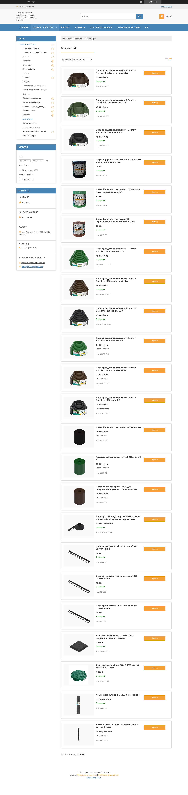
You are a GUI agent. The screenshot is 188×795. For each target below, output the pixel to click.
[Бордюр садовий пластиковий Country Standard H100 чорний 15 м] (79, 318)
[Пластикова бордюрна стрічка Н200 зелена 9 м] (79, 467)
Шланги (26, 77)
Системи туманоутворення (34, 86)
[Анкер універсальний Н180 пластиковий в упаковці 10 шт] (79, 735)
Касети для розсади (31, 127)
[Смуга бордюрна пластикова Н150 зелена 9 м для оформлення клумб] (79, 199)
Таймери (26, 73)
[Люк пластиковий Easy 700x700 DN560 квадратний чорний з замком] (79, 645)
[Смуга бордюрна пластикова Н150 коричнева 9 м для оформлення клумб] (79, 229)
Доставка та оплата (101, 27)
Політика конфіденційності (108, 775)
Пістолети (27, 61)
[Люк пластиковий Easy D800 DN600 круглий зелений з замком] (79, 675)
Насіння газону (29, 111)
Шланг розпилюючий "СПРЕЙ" (35, 52)
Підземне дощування (32, 98)
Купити (155, 73)
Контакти (80, 27)
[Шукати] (139, 16)
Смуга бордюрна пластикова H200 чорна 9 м (118, 427)
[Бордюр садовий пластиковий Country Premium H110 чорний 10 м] (79, 140)
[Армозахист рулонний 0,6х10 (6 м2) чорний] (79, 705)
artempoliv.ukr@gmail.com (32, 267)
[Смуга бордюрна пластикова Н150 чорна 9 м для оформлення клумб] (79, 169)
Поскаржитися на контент (87, 775)
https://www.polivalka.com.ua (33, 263)
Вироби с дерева (30, 136)
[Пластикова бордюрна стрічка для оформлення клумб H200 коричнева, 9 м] (79, 497)
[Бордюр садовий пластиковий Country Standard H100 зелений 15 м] (79, 259)
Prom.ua (107, 773)
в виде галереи (166, 60)
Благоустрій (28, 119)
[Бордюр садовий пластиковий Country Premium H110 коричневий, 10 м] (79, 80)
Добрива (26, 115)
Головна (23, 27)
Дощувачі (27, 56)
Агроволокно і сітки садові (34, 131)
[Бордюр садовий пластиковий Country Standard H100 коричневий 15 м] (79, 288)
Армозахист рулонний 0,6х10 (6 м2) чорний (117, 695)
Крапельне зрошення (32, 48)
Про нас (65, 27)
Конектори (27, 65)
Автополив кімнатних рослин (35, 90)
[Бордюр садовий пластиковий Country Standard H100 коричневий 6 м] (79, 378)
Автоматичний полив (31, 102)
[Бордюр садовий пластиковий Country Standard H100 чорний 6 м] (79, 407)
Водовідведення (30, 123)
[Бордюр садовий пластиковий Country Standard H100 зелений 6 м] (79, 348)
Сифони (26, 94)
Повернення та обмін (128, 27)
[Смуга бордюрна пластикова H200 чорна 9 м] (79, 437)
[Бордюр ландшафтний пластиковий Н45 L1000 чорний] (79, 556)
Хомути (26, 82)
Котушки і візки (29, 69)
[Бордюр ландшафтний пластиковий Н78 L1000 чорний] (79, 616)
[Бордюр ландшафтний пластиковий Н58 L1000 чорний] (79, 586)
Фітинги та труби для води (34, 106)
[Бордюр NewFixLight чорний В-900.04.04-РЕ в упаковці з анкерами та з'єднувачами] (79, 526)
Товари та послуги (43, 27)
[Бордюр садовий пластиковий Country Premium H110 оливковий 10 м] (79, 110)
